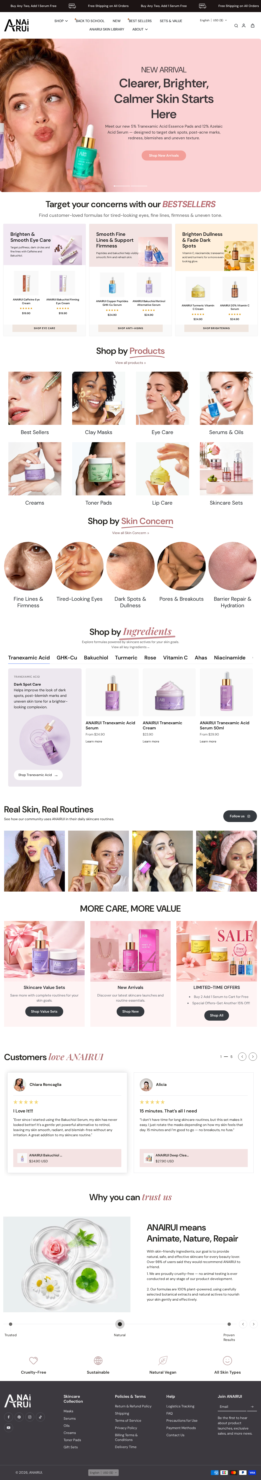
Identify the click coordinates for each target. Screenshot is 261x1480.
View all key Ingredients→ (130, 647)
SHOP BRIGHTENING (216, 328)
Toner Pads (72, 1440)
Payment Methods (181, 1428)
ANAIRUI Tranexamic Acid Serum (110, 725)
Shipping (122, 1413)
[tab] (122, 187)
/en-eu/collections (15, 41)
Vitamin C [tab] (175, 658)
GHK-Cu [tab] (67, 658)
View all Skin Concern (129, 533)
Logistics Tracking (180, 1406)
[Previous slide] (243, 1324)
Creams (70, 1433)
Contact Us (175, 1435)
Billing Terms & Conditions (126, 1437)
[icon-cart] (252, 25)
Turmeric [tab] (126, 658)
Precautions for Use (182, 1420)
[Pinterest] (19, 1417)
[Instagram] (29, 1417)
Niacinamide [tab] (230, 658)
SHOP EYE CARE (44, 328)
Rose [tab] (150, 658)
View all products (129, 362)
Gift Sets (71, 1447)
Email (224, 1407)
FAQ (169, 1413)
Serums (70, 1418)
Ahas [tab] (201, 658)
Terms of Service (128, 1420)
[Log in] (243, 25)
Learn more (94, 741)
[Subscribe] (252, 1406)
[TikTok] (40, 1417)
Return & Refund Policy (133, 1406)
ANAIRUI (35, 1472)
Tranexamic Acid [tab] (29, 658)
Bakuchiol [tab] (96, 658)
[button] (213, 20)
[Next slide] (253, 1057)
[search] (236, 25)
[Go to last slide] (242, 1057)
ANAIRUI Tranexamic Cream (162, 725)
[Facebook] (8, 1417)
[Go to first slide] (254, 1324)
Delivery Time (126, 1447)
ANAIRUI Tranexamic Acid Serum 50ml (224, 725)
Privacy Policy (126, 1428)
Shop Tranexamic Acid (38, 775)
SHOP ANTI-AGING (130, 328)
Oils (67, 1425)
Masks (68, 1411)
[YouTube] (8, 1427)
